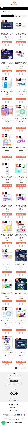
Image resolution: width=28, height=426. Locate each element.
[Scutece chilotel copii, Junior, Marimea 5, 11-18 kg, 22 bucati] (21, 226)
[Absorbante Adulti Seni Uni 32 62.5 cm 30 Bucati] (7, 313)
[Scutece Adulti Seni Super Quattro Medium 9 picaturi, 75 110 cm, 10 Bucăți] (21, 313)
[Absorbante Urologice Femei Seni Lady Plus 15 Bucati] (21, 197)
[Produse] (2, 8)
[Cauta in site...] (26, 8)
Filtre (8, 16)
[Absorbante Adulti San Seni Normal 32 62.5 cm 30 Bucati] (7, 226)
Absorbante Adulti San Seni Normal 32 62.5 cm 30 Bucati (7, 235)
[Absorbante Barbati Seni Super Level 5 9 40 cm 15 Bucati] (7, 25)
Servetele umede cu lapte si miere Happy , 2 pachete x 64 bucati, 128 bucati (21, 63)
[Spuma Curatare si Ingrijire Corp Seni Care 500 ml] (7, 169)
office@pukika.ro (15, 400)
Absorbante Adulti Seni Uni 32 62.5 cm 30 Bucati (7, 321)
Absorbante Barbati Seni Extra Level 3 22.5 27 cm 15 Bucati (21, 353)
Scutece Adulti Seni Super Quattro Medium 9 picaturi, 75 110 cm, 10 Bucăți (21, 321)
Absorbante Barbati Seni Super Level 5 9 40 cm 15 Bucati (7, 34)
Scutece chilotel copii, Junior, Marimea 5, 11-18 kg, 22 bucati (21, 235)
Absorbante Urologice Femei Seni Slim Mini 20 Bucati (7, 263)
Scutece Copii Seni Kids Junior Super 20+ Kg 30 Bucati (7, 148)
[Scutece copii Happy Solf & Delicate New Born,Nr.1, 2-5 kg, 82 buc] (7, 343)
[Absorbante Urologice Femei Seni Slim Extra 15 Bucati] (7, 197)
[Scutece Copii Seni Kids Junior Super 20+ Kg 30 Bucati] (7, 140)
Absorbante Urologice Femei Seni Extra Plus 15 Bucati (21, 90)
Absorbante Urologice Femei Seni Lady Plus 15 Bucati (21, 206)
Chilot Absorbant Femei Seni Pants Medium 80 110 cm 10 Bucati (7, 119)
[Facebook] (11, 393)
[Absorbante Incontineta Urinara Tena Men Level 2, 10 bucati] (21, 284)
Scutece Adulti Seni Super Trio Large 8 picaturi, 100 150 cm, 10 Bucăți (7, 292)
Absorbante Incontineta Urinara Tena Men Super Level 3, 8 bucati (7, 63)
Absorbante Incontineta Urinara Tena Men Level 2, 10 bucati (21, 292)
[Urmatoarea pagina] (25, 368)
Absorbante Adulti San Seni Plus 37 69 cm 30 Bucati (21, 119)
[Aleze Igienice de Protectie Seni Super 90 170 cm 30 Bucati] (21, 169)
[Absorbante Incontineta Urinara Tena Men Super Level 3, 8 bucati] (7, 54)
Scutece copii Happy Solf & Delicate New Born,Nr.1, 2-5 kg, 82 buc (7, 353)
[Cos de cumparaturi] (23, 8)
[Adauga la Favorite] (7, 45)
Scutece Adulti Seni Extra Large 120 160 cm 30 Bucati (7, 90)
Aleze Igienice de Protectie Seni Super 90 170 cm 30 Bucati (21, 177)
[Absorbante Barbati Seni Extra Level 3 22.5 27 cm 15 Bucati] (21, 343)
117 (23, 368)
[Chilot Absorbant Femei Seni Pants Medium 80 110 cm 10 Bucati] (7, 111)
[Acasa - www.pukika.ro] (14, 3)
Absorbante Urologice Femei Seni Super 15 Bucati (21, 148)
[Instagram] (16, 393)
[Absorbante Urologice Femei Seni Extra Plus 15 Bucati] (21, 82)
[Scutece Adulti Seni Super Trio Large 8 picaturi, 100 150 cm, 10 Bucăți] (7, 284)
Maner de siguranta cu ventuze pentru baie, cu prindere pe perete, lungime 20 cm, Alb (21, 34)
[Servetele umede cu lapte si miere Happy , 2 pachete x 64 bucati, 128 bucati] (21, 54)
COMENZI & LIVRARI (13, 404)
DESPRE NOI (13, 407)
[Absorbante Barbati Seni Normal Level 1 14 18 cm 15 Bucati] (21, 255)
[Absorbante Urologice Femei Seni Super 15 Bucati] (21, 140)
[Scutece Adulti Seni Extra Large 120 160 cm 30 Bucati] (7, 83)
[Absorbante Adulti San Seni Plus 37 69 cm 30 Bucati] (21, 111)
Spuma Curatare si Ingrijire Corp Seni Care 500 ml (7, 177)
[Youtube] (14, 393)
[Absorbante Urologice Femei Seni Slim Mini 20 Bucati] (7, 255)
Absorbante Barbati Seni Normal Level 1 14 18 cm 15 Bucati (21, 263)
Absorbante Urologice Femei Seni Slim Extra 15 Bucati (7, 206)
